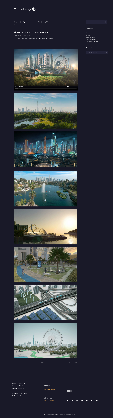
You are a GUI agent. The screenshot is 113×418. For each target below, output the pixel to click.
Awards (88, 33)
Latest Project (90, 37)
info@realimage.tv (49, 389)
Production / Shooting (92, 41)
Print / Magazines (91, 39)
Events (88, 35)
